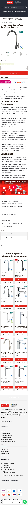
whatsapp (14, 14)
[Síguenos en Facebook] (9, 421)
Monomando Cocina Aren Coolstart (7, 274)
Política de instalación (6, 439)
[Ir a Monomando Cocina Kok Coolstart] (7, 291)
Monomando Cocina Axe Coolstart (7, 327)
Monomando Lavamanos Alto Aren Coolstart (7, 380)
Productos (10, 18)
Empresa (3, 431)
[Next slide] (26, 54)
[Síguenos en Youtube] (11, 421)
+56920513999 (6, 465)
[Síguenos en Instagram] (7, 421)
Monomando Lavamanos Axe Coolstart (21, 353)
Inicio (4, 18)
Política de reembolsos (6, 435)
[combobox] (14, 7)
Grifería (16, 18)
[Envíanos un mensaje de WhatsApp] (25, 502)
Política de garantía (5, 433)
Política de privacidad (6, 437)
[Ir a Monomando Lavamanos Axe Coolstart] (21, 344)
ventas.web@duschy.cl (8, 463)
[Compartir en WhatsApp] (1, 245)
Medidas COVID (5, 453)
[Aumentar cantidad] (26, 68)
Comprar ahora (7, 282)
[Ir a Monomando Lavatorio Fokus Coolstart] (21, 291)
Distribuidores (4, 449)
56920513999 (6, 467)
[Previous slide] (1, 54)
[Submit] (22, 7)
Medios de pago (5, 451)
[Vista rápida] (12, 265)
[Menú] (2, 7)
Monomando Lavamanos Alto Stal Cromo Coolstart (21, 327)
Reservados (4, 455)
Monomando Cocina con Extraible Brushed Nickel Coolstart (7, 354)
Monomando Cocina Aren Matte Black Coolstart (21, 274)
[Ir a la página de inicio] (14, 2)
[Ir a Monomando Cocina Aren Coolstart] (7, 265)
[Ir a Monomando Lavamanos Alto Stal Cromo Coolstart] (21, 317)
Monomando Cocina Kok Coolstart (6, 300)
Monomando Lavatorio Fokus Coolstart (20, 300)
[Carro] (26, 7)
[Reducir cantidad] (2, 68)
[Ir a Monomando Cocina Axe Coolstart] (7, 317)
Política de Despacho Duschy (8, 441)
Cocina (21, 18)
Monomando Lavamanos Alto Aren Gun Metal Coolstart (21, 381)
